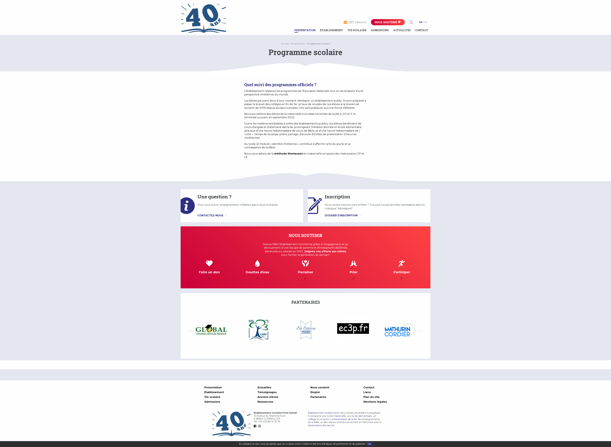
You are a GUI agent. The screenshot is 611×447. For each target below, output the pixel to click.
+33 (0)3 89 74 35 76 (269, 421)
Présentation (305, 30)
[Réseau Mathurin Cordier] (353, 330)
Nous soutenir (386, 22)
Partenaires (318, 397)
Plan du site (371, 397)
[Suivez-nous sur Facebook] (256, 426)
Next (420, 330)
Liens (367, 392)
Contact (421, 30)
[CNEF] (400, 330)
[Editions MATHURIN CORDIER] (258, 330)
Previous (190, 330)
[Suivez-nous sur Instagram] (260, 426)
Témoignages (267, 392)
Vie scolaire (356, 30)
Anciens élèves (267, 397)
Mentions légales (375, 401)
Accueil (285, 43)
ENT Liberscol (357, 22)
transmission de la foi (345, 419)
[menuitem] (305, 30)
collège (312, 419)
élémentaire (365, 416)
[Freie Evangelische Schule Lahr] (211, 330)
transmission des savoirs (321, 425)
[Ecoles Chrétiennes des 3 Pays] (305, 330)
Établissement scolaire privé (323, 412)
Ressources (265, 401)
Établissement (331, 30)
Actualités (402, 30)
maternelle (340, 416)
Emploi (315, 392)
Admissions (380, 30)
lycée (326, 419)
